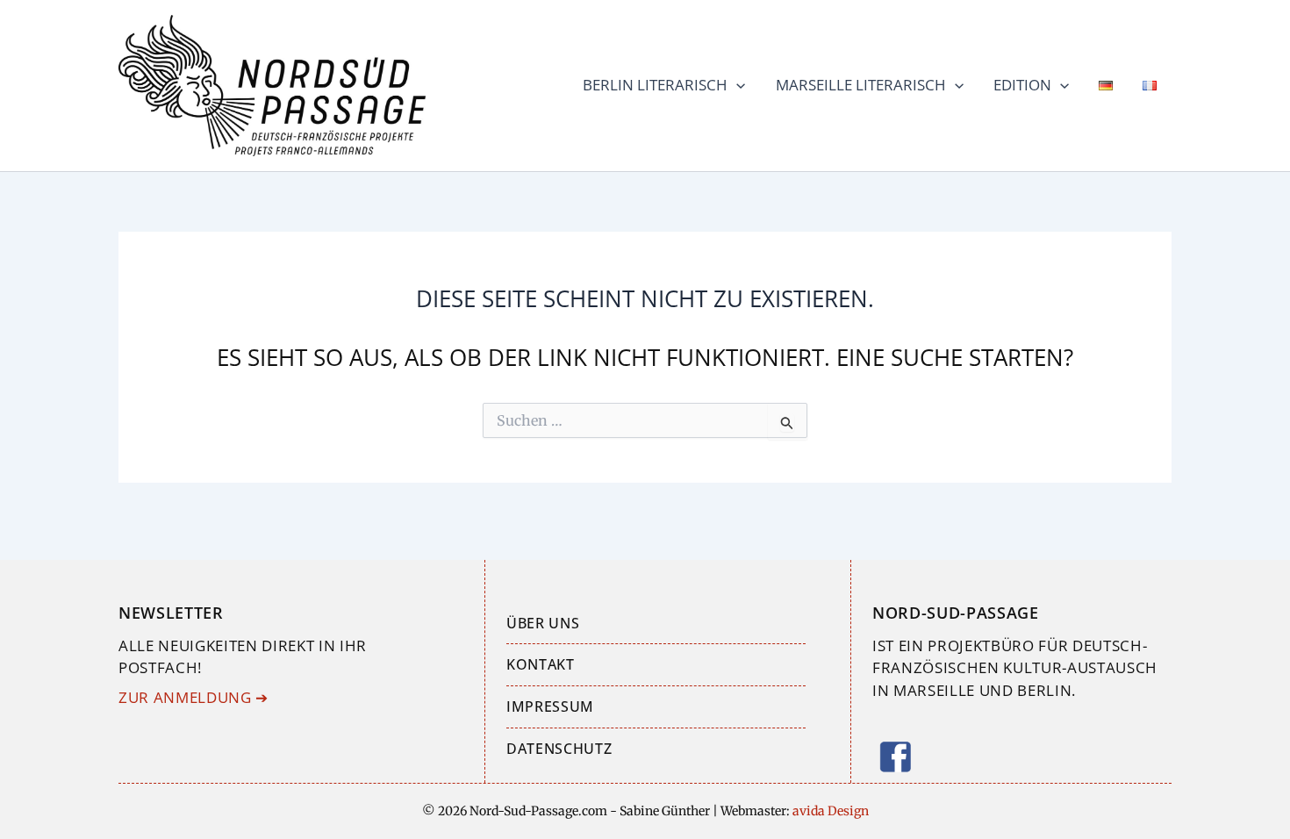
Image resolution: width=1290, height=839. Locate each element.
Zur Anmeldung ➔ (193, 697)
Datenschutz (559, 748)
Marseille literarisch (861, 85)
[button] (736, 85)
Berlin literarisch (655, 85)
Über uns (542, 623)
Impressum (550, 706)
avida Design (829, 811)
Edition (1022, 85)
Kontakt (540, 664)
